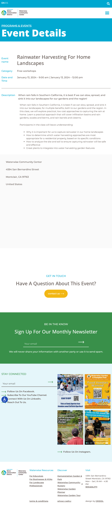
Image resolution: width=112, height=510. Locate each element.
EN (3, 3)
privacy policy (64, 501)
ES (6, 3)
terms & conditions (38, 501)
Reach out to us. (16, 402)
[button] (107, 13)
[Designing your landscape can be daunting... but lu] (70, 427)
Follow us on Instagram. (77, 452)
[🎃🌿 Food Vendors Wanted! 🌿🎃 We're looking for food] (98, 391)
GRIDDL (100, 501)
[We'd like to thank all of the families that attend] (98, 427)
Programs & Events (16, 25)
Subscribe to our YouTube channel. (27, 395)
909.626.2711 (91, 487)
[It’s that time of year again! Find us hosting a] (70, 391)
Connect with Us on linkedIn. (24, 398)
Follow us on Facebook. (21, 391)
